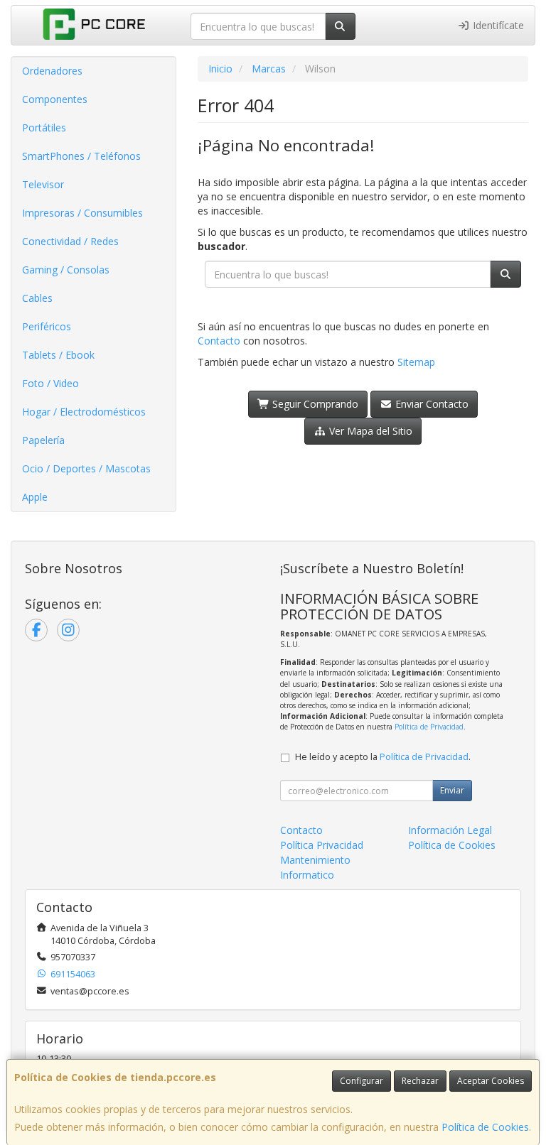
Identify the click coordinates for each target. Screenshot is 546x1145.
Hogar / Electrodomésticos (84, 411)
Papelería (43, 440)
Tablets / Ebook (58, 355)
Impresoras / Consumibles (82, 212)
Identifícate (497, 25)
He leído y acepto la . (383, 757)
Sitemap (416, 362)
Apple (35, 497)
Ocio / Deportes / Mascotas (86, 468)
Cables (37, 298)
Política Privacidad (321, 845)
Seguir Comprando (313, 404)
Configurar (361, 1081)
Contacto (219, 340)
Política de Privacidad (429, 727)
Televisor (43, 184)
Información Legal (450, 830)
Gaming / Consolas (65, 269)
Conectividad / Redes (70, 241)
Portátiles (44, 127)
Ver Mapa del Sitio (369, 431)
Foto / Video (50, 383)
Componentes (54, 99)
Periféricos (46, 326)
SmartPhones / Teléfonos (81, 156)
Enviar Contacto (430, 404)
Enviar (452, 790)
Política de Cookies (485, 1127)
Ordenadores (52, 70)
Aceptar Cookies (490, 1081)
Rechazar (420, 1081)
